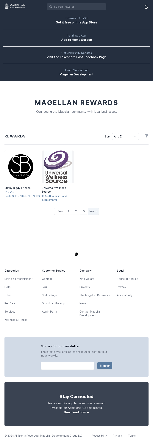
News (82, 303)
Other (8, 295)
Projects (84, 287)
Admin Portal (49, 311)
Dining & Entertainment (18, 278)
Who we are (86, 278)
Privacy (121, 287)
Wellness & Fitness (15, 319)
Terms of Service (127, 278)
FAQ (44, 287)
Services (9, 311)
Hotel (7, 287)
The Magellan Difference (94, 295)
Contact (47, 278)
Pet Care (9, 303)
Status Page (49, 295)
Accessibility (124, 295)
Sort (107, 136)
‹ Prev (59, 211)
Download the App (53, 303)
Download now (76, 412)
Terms (132, 435)
